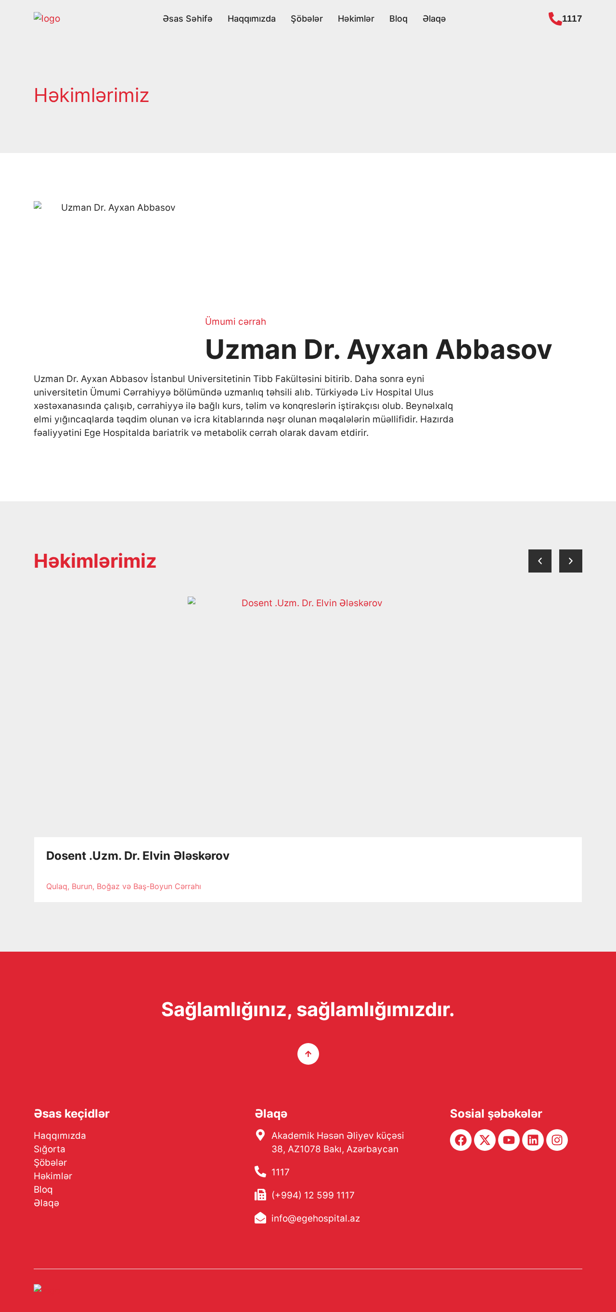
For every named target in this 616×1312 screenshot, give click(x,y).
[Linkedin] (533, 1140)
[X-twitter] (485, 1140)
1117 (572, 18)
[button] (540, 561)
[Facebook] (461, 1140)
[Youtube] (509, 1140)
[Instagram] (557, 1140)
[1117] (555, 18)
